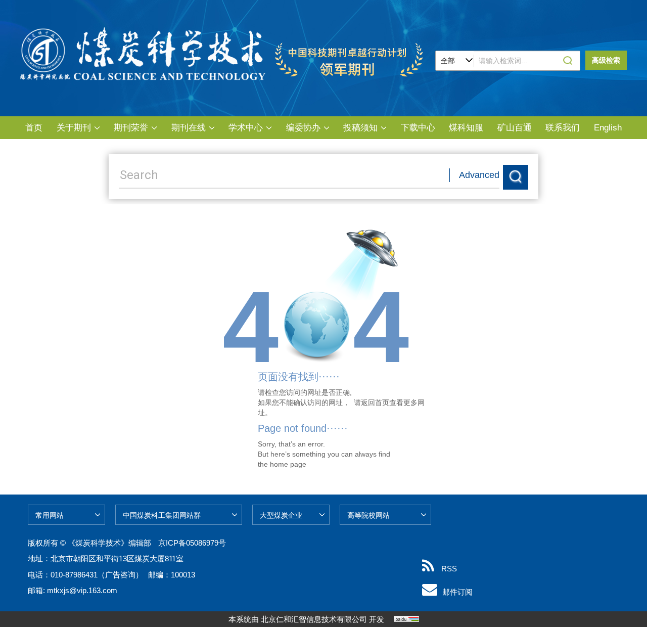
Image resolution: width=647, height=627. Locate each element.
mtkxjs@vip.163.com (82, 590)
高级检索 (606, 60)
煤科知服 (466, 127)
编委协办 (303, 127)
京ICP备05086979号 (192, 543)
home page (288, 464)
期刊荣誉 (131, 127)
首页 (33, 127)
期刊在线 (188, 127)
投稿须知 (360, 127)
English (608, 127)
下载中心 (418, 127)
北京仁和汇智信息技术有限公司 (314, 619)
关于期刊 (74, 127)
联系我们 (562, 127)
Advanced (479, 175)
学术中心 (245, 127)
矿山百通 (514, 127)
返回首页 (375, 402)
